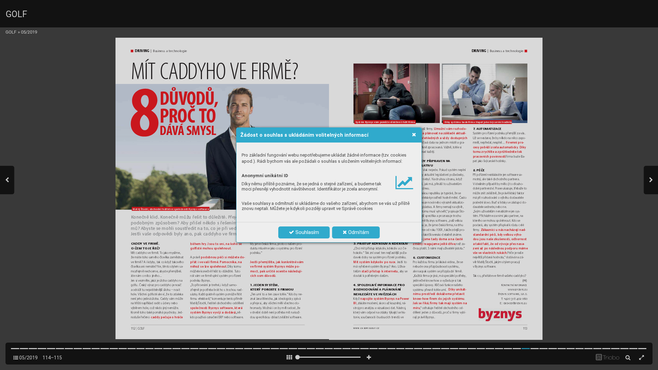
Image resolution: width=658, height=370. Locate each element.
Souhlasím (306, 232)
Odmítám (358, 232)
